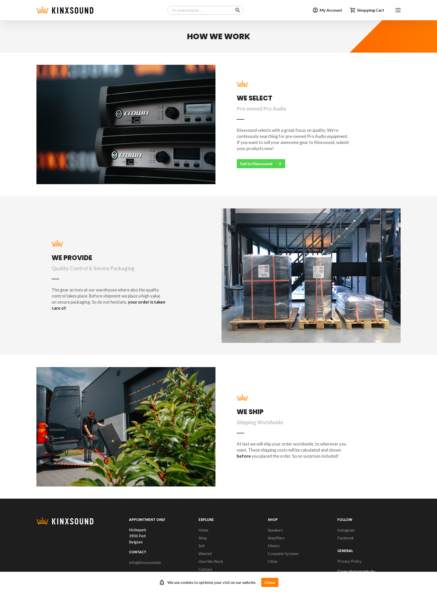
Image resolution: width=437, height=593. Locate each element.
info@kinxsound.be (145, 562)
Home (203, 530)
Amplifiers (276, 538)
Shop (203, 538)
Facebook (345, 538)
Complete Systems (283, 553)
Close (270, 582)
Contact (205, 569)
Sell (202, 545)
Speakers (275, 530)
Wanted (205, 553)
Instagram (346, 530)
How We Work (211, 561)
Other (273, 561)
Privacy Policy (349, 561)
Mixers (274, 545)
